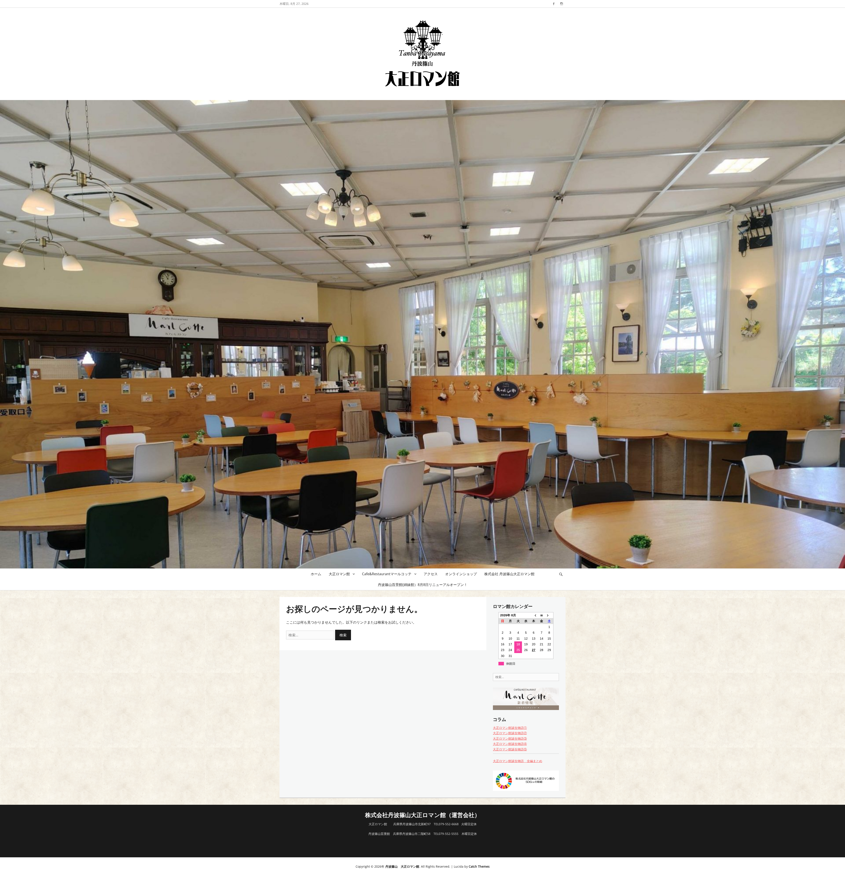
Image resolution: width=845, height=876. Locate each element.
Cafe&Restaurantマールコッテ (386, 573)
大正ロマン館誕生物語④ (510, 744)
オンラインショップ (461, 573)
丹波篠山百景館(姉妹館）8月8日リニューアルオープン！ (422, 584)
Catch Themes (479, 866)
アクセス (431, 573)
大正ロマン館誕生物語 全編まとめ (517, 761)
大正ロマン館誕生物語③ (510, 738)
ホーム (316, 573)
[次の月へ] (549, 615)
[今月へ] (541, 615)
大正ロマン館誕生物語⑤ (510, 749)
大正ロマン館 (339, 573)
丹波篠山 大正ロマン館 (402, 866)
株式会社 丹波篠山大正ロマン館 (509, 573)
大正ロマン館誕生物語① (510, 728)
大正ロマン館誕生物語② (510, 733)
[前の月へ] (534, 615)
